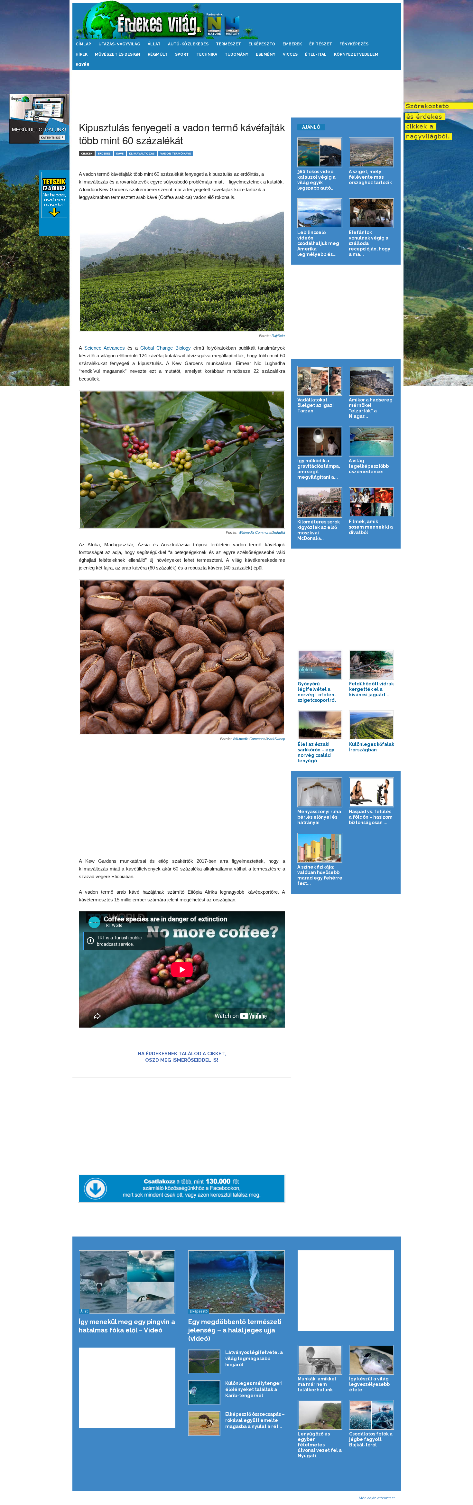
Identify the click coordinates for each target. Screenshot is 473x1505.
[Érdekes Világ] (236, 19)
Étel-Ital (316, 54)
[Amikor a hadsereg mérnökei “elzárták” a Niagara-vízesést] (371, 381)
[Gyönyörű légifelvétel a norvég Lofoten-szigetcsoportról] (320, 665)
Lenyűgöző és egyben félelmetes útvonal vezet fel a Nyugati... (320, 1444)
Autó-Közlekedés (188, 44)
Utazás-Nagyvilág (119, 44)
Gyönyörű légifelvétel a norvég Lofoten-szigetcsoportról (317, 692)
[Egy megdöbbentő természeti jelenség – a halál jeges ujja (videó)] (236, 1282)
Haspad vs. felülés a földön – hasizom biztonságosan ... (371, 817)
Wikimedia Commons (254, 532)
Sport (182, 54)
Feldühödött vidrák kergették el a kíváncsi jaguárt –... (371, 689)
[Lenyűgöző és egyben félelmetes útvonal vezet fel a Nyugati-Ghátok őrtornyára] (320, 1415)
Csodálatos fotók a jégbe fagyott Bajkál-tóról (371, 1439)
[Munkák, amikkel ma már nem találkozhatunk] (320, 1360)
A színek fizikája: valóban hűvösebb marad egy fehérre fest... (319, 875)
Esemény (265, 54)
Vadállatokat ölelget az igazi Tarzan (315, 405)
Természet (228, 44)
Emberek (292, 44)
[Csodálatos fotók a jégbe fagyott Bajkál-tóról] (371, 1415)
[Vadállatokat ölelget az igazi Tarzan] (320, 381)
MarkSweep (275, 739)
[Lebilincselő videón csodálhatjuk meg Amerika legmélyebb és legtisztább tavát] (320, 213)
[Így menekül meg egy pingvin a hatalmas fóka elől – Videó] (127, 1282)
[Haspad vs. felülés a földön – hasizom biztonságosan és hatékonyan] (371, 792)
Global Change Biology (165, 348)
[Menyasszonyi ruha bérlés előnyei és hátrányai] (320, 792)
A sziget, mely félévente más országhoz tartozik (370, 177)
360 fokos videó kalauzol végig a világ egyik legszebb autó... (316, 180)
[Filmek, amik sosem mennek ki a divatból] (371, 502)
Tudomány (236, 54)
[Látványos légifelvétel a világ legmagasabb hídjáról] (204, 1362)
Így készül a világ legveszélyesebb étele (369, 1384)
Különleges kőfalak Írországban (371, 747)
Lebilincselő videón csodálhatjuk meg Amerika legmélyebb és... (318, 243)
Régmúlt (158, 54)
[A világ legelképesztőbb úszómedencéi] (371, 441)
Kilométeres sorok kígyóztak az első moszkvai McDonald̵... (318, 530)
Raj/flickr (278, 336)
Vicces (290, 54)
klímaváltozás (142, 153)
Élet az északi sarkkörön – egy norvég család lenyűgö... (316, 752)
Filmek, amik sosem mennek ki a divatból (371, 527)
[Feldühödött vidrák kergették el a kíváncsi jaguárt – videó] (371, 665)
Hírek (82, 54)
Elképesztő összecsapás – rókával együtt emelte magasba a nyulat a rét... (255, 1420)
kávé (120, 153)
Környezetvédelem (356, 54)
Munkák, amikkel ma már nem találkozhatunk (317, 1384)
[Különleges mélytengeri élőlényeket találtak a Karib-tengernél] (204, 1392)
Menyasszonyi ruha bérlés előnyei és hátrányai (319, 817)
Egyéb (82, 64)
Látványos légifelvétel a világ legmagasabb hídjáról (254, 1358)
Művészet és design (117, 54)
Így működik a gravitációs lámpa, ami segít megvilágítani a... (318, 469)
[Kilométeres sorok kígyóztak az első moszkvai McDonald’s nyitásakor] (320, 502)
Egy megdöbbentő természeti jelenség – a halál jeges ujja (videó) (235, 1330)
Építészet (320, 44)
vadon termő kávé (175, 153)
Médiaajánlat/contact (377, 1497)
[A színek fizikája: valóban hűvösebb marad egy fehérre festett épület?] (320, 848)
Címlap (83, 44)
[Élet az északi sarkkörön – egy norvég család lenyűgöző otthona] (320, 725)
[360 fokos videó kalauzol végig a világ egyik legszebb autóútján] (320, 152)
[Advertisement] (236, 90)
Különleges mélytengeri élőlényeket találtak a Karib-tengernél (254, 1389)
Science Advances (104, 348)
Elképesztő (261, 44)
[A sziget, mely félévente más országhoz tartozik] (371, 152)
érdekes (104, 153)
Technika (206, 54)
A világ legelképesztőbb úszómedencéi (369, 466)
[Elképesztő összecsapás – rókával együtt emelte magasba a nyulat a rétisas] (204, 1423)
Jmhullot (278, 532)
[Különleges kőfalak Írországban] (371, 725)
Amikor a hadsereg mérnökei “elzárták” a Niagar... (371, 408)
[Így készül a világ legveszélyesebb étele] (371, 1360)
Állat (154, 44)
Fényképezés (353, 44)
